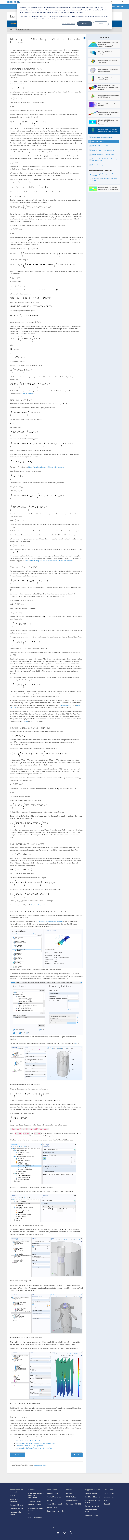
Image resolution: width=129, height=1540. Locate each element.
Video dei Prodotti (34, 1501)
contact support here (40, 1465)
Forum (49, 1500)
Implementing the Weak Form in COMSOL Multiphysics (35, 1443)
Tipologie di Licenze (17, 1505)
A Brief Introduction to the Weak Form (29, 1441)
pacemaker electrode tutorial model (50, 921)
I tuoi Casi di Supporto (93, 1497)
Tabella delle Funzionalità (14, 1500)
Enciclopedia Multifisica (55, 1511)
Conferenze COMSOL (73, 1504)
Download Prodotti (91, 1515)
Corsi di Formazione (54, 1497)
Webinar (69, 1493)
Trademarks (48, 1527)
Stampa (106, 1500)
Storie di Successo (34, 1505)
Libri (30, 1514)
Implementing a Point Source (41, 905)
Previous (17, 1455)
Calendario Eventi (72, 1500)
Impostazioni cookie (68, 24)
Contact (98, 2)
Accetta (84, 24)
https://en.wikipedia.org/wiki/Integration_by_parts (46, 467)
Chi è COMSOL (109, 1493)
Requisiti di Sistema (16, 1508)
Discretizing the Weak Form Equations (29, 1446)
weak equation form (66, 705)
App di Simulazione (35, 1517)
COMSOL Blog (52, 1507)
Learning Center (115, 6)
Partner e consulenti (92, 1506)
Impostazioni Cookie (62, 1527)
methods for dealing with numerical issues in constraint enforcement (48, 561)
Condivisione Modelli (54, 1504)
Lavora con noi (109, 1497)
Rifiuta (101, 24)
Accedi (117, 2)
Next (76, 1455)
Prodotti (12, 1496)
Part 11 (25, 721)
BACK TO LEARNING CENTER (19, 29)
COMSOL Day (71, 1497)
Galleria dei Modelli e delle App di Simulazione (36, 1495)
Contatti (107, 1504)
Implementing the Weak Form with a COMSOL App (34, 1448)
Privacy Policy (37, 1527)
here (76, 1043)
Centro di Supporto (85, 2)
